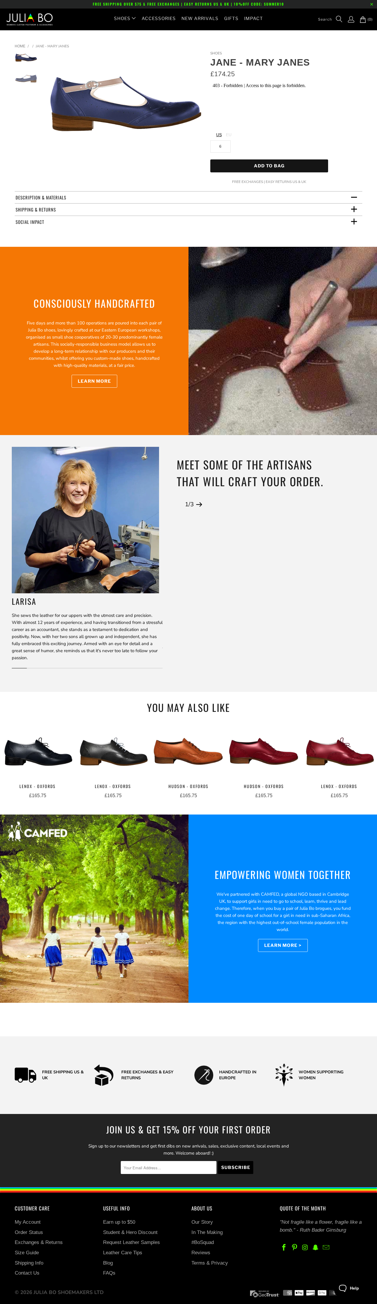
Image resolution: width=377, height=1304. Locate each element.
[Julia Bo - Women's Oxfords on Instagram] (305, 1248)
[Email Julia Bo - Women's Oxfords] (326, 1248)
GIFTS (231, 18)
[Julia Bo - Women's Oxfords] (26, 19)
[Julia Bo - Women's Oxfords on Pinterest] (294, 1248)
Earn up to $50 (119, 1222)
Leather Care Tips (122, 1252)
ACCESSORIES (159, 18)
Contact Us (27, 1273)
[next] (196, 109)
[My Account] (348, 19)
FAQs (109, 1273)
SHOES (122, 18)
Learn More (94, 381)
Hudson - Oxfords (188, 753)
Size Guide (27, 1252)
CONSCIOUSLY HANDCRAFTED (94, 303)
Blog (108, 1263)
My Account (28, 1222)
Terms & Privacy (209, 1263)
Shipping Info (29, 1263)
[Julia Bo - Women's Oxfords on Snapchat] (315, 1248)
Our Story (202, 1222)
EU (229, 134)
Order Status (29, 1232)
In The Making (207, 1232)
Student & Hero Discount (130, 1232)
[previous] (55, 109)
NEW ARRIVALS (200, 18)
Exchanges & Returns (39, 1242)
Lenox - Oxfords (37, 753)
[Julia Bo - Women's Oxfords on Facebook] (284, 1248)
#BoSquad (202, 1242)
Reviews (200, 1252)
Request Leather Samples (131, 1242)
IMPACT (253, 18)
